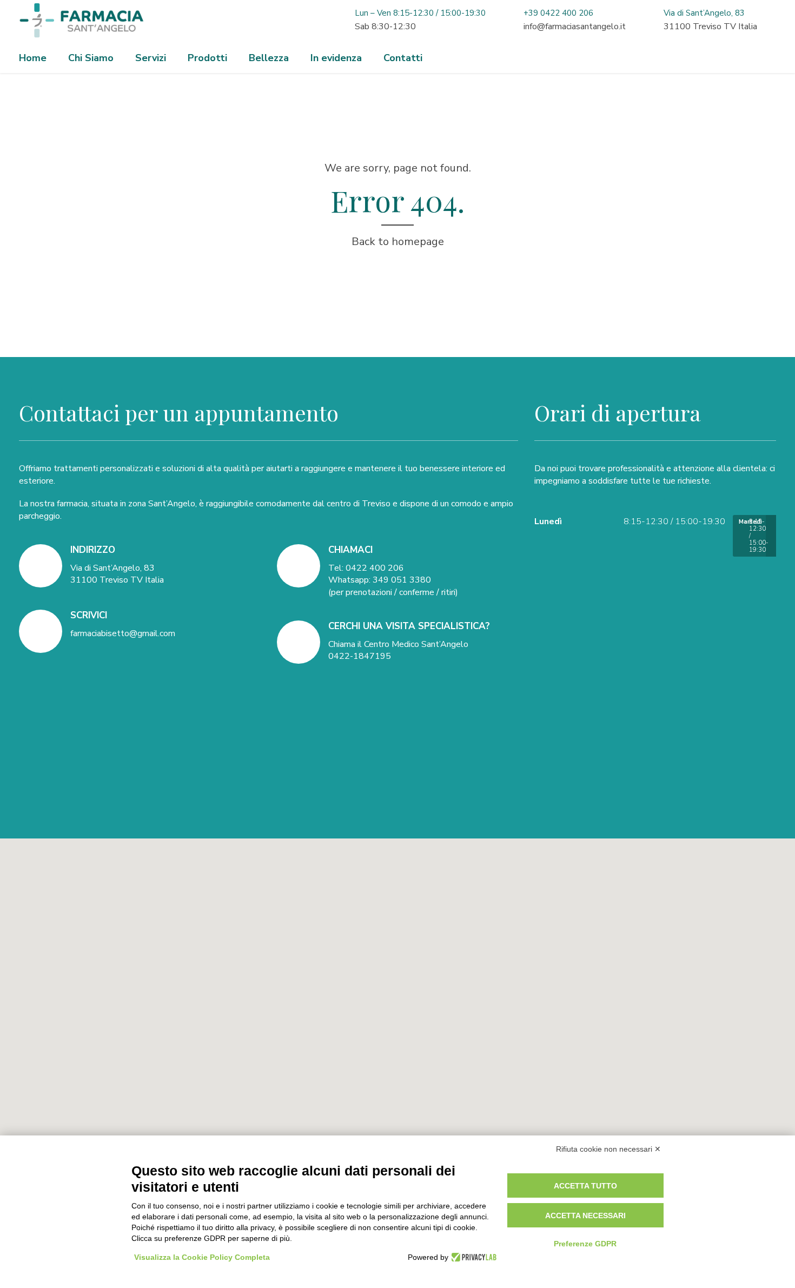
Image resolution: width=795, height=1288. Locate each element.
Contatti (402, 57)
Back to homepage (398, 241)
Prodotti (207, 57)
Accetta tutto (585, 1185)
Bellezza (269, 57)
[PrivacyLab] (472, 1257)
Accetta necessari (585, 1215)
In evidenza (336, 57)
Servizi (150, 57)
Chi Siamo (91, 57)
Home (33, 57)
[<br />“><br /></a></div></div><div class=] (397, 987)
